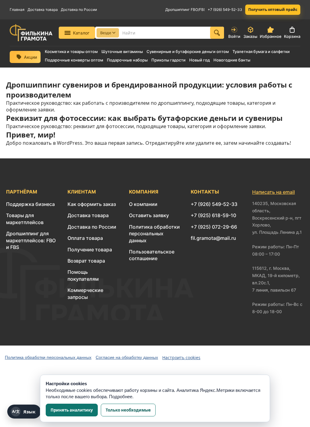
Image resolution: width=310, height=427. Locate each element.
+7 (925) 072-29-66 (214, 227)
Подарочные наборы (127, 60)
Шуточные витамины (122, 51)
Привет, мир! (30, 135)
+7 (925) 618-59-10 (213, 215)
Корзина (292, 36)
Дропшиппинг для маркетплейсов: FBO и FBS (31, 240)
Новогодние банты (231, 60)
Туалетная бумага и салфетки (261, 51)
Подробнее (120, 396)
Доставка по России (79, 9)
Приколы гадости (168, 60)
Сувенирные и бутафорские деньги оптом (188, 51)
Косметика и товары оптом (71, 51)
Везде (105, 32)
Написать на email (273, 192)
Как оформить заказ (92, 204)
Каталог (81, 32)
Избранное (271, 36)
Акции (30, 57)
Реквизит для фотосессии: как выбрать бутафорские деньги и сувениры (144, 118)
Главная (17, 9)
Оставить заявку (149, 215)
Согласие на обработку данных (127, 357)
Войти (234, 36)
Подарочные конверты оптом (74, 60)
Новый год (199, 60)
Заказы (250, 36)
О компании (143, 204)
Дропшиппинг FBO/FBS (185, 9)
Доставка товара (43, 9)
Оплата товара (85, 238)
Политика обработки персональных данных (154, 233)
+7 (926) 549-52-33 (225, 9)
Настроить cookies (181, 357)
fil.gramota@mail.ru (213, 238)
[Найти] (217, 33)
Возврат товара (86, 261)
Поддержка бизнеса (30, 204)
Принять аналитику (72, 410)
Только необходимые (128, 410)
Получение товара (90, 250)
